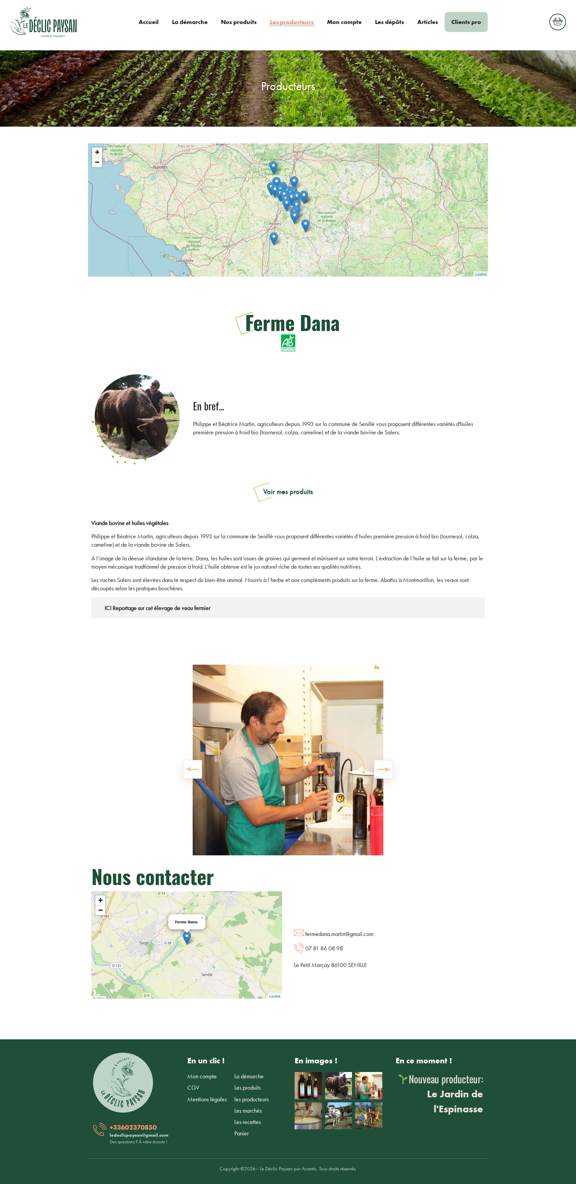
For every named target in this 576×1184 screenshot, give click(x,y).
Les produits (247, 1087)
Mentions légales (207, 1099)
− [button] (97, 162)
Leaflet (480, 274)
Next (383, 776)
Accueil (149, 22)
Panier (241, 1133)
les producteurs (251, 1099)
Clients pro (466, 22)
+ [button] (97, 152)
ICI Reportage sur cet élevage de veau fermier (154, 608)
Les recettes (247, 1122)
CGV (193, 1087)
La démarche (190, 22)
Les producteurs (292, 22)
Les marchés (248, 1110)
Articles (427, 22)
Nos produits (239, 22)
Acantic (309, 1168)
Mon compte (344, 22)
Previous (192, 776)
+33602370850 (133, 1127)
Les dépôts (389, 22)
